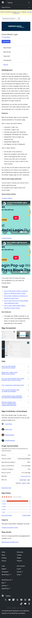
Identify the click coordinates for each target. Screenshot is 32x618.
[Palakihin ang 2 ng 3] (28, 333)
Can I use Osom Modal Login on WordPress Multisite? (10, 390)
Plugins (19, 558)
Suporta (5, 64)
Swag (19, 574)
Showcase (20, 552)
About (3, 552)
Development (7, 60)
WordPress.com (7, 580)
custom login (23, 480)
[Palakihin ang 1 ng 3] (13, 333)
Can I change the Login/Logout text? (13, 385)
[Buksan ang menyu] (29, 2)
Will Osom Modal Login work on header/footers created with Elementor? (9, 403)
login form (18, 483)
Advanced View (6, 488)
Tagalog (7, 596)
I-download (6, 41)
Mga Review (7, 52)
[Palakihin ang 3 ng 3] (28, 343)
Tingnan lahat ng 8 (25, 476)
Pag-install (6, 56)
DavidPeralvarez (10, 440)
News (3, 555)
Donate (20, 572)
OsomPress (6, 37)
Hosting (4, 558)
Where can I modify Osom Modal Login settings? (9, 373)
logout (23, 483)
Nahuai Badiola (9, 435)
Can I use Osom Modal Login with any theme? (9, 367)
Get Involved (21, 566)
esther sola (8, 429)
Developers (5, 572)
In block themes (6, 238)
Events (19, 569)
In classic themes (7, 198)
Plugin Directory (6, 7)
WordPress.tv (6, 574)
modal (28, 483)
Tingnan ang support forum (10, 527)
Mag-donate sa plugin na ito (10, 542)
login (28, 480)
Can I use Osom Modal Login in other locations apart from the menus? (13, 379)
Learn (3, 566)
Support (4, 569)
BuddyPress (6, 588)
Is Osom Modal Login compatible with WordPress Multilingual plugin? (12, 396)
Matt (4, 583)
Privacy (4, 561)
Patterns (19, 561)
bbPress (5, 585)
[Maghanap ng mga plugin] (19, 18)
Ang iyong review (7, 515)
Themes (19, 555)
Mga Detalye (7, 48)
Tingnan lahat (26, 515)
